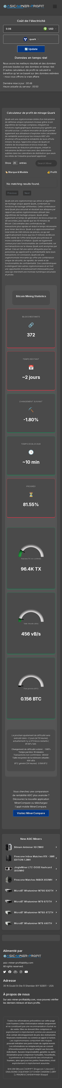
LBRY (53, 1072)
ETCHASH (35, 1072)
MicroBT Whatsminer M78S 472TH (33, 912)
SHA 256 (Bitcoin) (16, 1069)
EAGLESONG (12, 1072)
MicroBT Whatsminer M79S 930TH (33, 890)
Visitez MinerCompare (31, 813)
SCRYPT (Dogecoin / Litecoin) (39, 1069)
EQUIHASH (24, 1072)
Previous (12, 193)
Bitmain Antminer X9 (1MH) (29, 847)
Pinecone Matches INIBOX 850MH (33, 879)
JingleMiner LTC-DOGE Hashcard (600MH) (33, 869)
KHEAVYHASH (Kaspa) (38, 1074)
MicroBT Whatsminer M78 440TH (33, 923)
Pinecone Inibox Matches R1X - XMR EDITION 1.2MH (34, 858)
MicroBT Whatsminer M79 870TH (33, 901)
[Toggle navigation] (55, 6)
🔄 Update (31, 49)
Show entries (16, 163)
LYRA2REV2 (20, 1074)
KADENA (46, 1072)
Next (27, 193)
